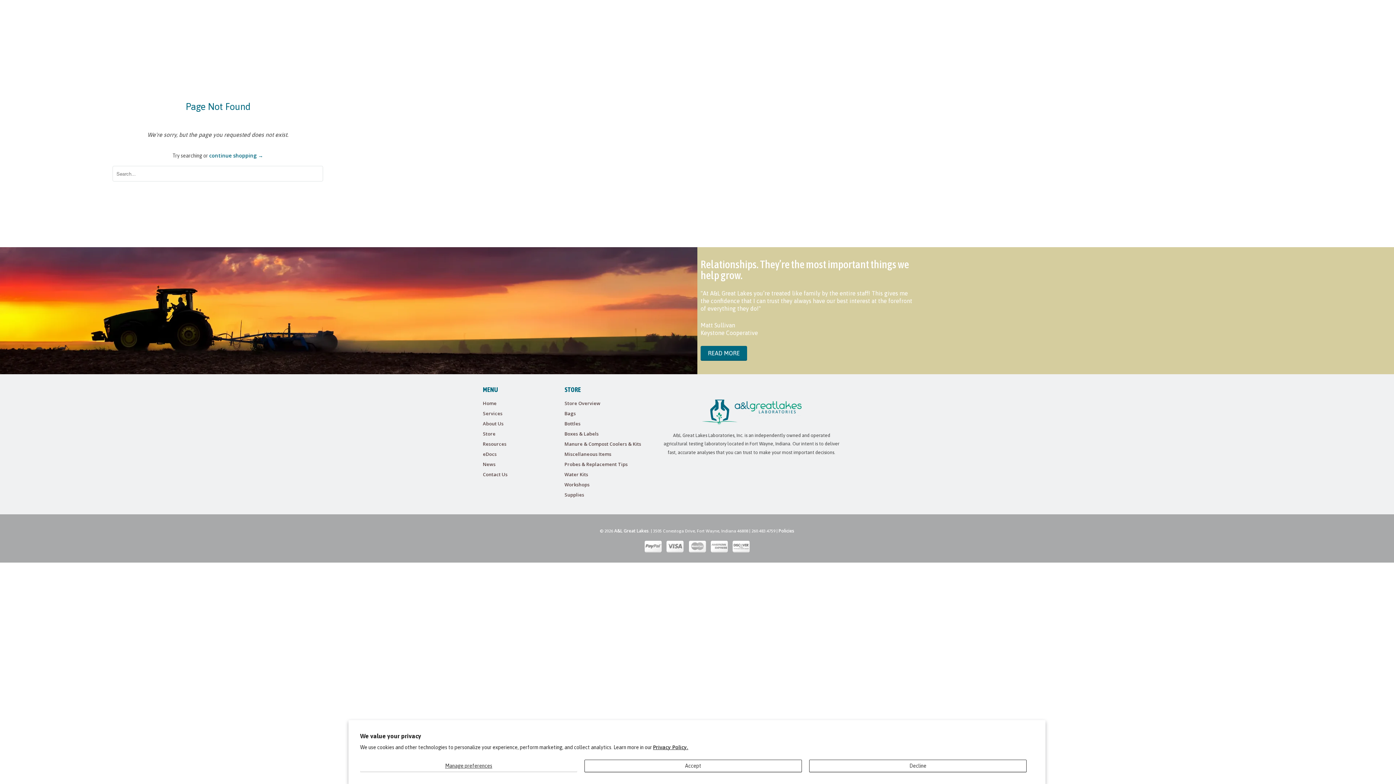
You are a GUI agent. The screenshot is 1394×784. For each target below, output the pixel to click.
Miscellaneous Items (587, 454)
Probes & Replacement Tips (596, 464)
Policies (786, 531)
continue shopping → (236, 155)
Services (492, 413)
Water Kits (576, 474)
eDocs (490, 454)
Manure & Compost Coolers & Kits (602, 444)
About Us (493, 423)
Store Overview (582, 403)
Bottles (572, 423)
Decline (917, 766)
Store (489, 433)
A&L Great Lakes (631, 531)
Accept (693, 766)
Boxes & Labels (581, 433)
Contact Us (495, 474)
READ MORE (724, 353)
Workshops (577, 484)
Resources (494, 444)
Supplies (574, 494)
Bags (570, 413)
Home (490, 403)
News (489, 464)
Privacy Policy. (670, 747)
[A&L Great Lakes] (533, 18)
